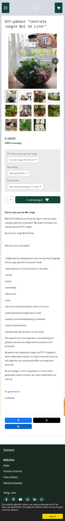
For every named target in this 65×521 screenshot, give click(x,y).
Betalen (6, 465)
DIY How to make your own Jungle (22, 153)
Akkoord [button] (52, 516)
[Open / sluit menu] (5, 8)
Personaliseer (13, 180)
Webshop (8, 459)
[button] (11, 96)
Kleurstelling (12, 167)
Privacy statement (10, 477)
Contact (8, 449)
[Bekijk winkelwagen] (58, 8)
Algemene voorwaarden (12, 482)
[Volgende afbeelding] (55, 61)
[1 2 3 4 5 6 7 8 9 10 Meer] (9, 199)
